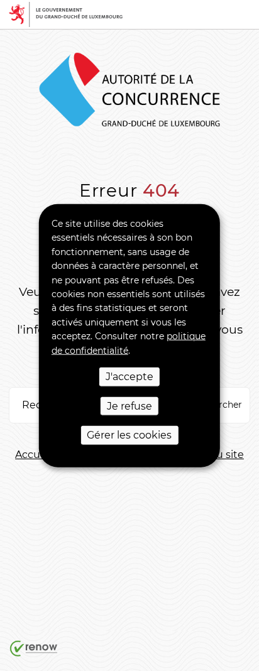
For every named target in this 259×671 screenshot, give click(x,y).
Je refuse (129, 406)
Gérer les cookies (129, 435)
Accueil (33, 455)
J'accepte (129, 377)
